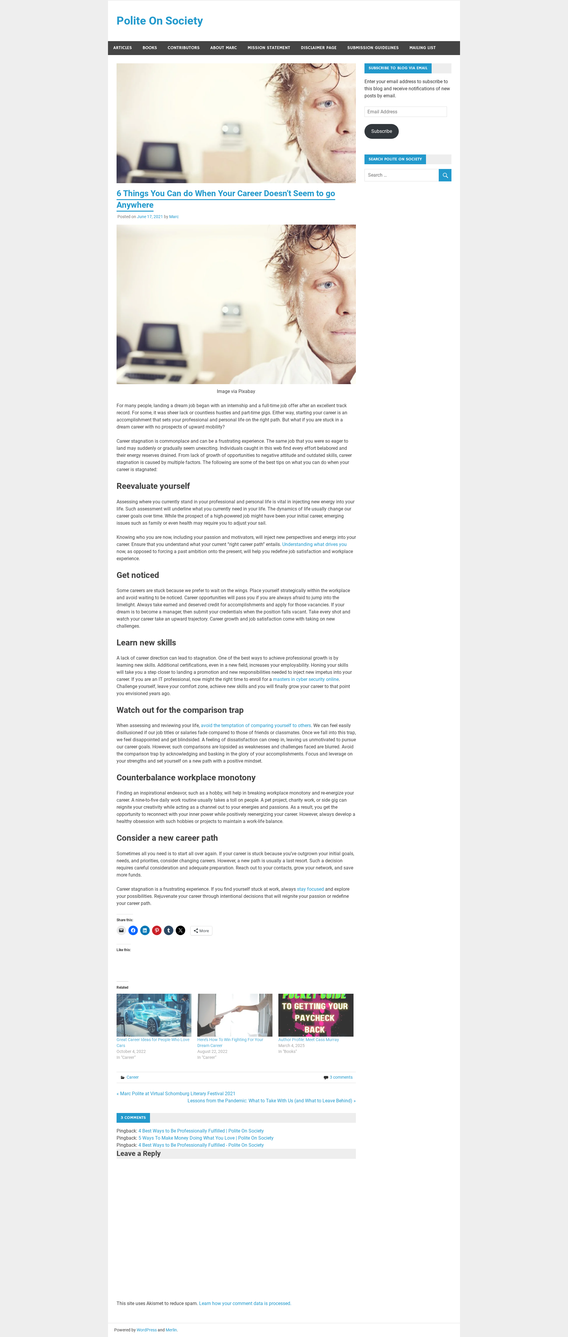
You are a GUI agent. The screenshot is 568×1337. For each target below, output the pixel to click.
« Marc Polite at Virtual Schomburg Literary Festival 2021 (176, 1093)
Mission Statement (269, 48)
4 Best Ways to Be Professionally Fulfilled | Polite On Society (201, 1131)
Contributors (184, 48)
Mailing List (422, 48)
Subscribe (381, 131)
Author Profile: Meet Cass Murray (308, 1039)
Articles (122, 48)
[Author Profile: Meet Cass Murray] (316, 1015)
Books (150, 48)
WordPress (147, 1330)
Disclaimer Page (319, 48)
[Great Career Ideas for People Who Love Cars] (154, 1015)
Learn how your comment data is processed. (245, 1303)
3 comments (341, 1077)
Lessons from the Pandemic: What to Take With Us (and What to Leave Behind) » (272, 1101)
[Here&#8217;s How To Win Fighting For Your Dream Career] (234, 1015)
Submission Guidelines (373, 48)
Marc (174, 216)
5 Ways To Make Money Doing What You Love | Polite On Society (206, 1138)
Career (133, 1077)
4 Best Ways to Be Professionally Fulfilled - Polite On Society (201, 1145)
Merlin (171, 1330)
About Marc (223, 48)
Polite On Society (160, 20)
